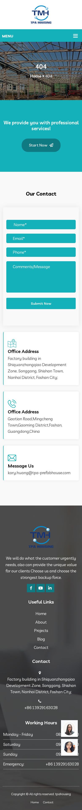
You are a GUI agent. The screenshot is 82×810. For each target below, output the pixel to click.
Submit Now (41, 303)
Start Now (38, 145)
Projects (41, 630)
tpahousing (63, 794)
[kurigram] (41, 14)
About (41, 622)
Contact (41, 647)
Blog (41, 639)
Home (35, 76)
